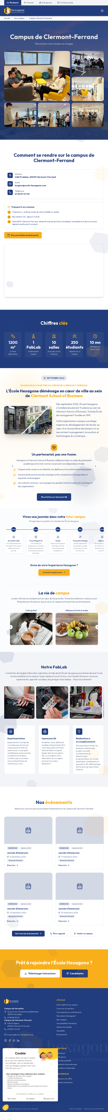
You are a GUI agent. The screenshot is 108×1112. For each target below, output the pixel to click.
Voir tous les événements (26, 933)
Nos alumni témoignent (66, 1016)
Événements (62, 1034)
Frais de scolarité (64, 1060)
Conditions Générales (66, 1068)
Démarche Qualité (64, 1027)
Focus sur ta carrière (65, 1008)
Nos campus (19, 18)
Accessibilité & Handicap (67, 1023)
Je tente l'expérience (52, 572)
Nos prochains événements (25, 235)
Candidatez (77, 973)
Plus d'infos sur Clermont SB (54, 497)
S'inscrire (11, 865)
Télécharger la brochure (42, 973)
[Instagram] (5, 1040)
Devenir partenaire (65, 1082)
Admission (61, 1053)
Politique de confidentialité (94, 1109)
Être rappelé (59, 933)
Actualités (61, 1031)
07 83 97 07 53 (22, 194)
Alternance (61, 1057)
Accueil (7, 18)
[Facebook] (9, 1040)
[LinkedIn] (18, 1040)
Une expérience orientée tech (69, 1012)
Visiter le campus (85, 933)
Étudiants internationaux (67, 1064)
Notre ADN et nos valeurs (67, 1005)
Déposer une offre (64, 1079)
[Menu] (102, 10)
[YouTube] (14, 1040)
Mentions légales (75, 1109)
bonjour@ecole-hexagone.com (30, 185)
